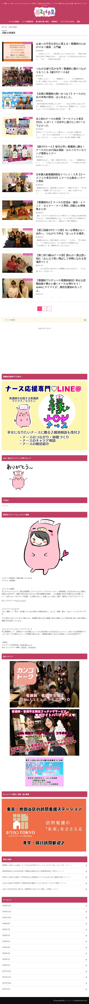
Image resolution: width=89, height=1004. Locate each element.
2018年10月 (6, 917)
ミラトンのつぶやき (67, 21)
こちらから (22, 601)
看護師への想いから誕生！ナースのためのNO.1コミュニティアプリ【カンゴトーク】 (37, 865)
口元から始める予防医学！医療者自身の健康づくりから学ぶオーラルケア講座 (34, 883)
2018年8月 (6, 923)
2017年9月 (6, 989)
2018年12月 (6, 905)
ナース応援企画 (27, 21)
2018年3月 (6, 953)
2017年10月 (6, 983)
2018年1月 (6, 965)
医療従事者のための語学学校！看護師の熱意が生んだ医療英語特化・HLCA (33, 871)
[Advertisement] (44, 352)
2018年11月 (6, 911)
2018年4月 (6, 947)
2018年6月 (6, 935)
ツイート (5, 506)
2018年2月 (6, 959)
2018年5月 (6, 941)
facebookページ (26, 645)
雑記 (78, 21)
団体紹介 (55, 21)
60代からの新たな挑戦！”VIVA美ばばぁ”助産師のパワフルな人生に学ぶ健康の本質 (36, 877)
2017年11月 (6, 977)
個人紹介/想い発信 (42, 21)
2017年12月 (6, 971)
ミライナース (69, 1000)
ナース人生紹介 (14, 21)
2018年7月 (6, 929)
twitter (24, 647)
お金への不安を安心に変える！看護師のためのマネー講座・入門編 (30, 889)
